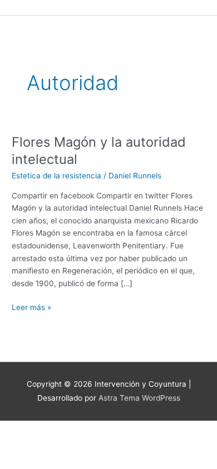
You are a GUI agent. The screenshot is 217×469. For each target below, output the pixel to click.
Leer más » (31, 306)
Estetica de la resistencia (56, 175)
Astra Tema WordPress (139, 397)
